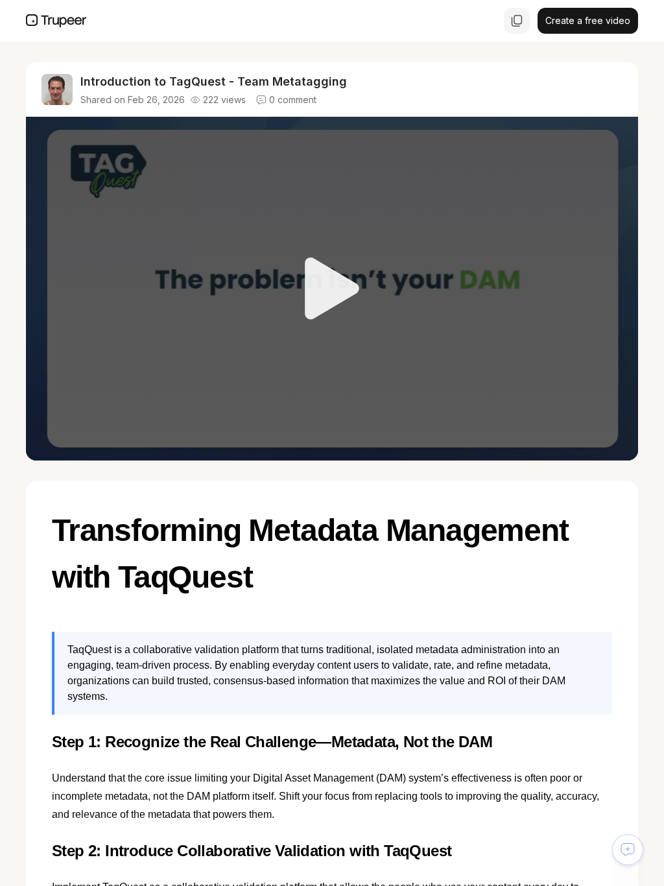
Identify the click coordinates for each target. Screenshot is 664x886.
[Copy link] (517, 21)
